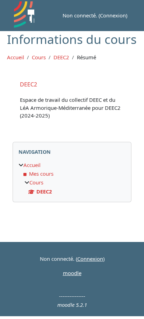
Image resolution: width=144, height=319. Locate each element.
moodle (72, 272)
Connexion (113, 15)
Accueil (15, 57)
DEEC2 (61, 57)
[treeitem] (72, 178)
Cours (39, 57)
